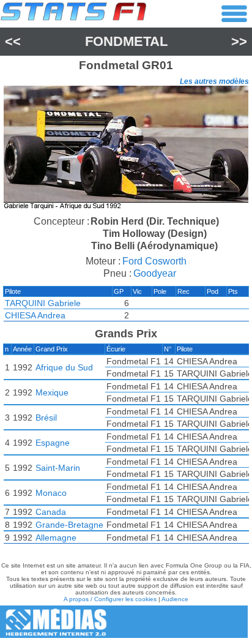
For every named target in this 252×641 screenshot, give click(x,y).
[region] (126, 149)
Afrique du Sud (64, 367)
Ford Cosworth (154, 261)
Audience (174, 599)
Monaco (51, 493)
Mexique (52, 392)
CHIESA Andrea (35, 315)
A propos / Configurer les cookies (110, 599)
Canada (50, 512)
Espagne (52, 443)
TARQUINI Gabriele (43, 303)
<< (13, 41)
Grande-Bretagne (69, 525)
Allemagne (55, 537)
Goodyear (154, 273)
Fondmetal (126, 41)
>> (239, 41)
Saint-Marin (57, 468)
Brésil (46, 417)
